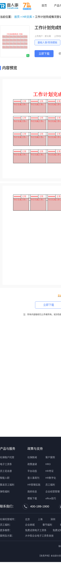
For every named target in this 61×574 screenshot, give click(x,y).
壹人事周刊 (33, 477)
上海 (40, 519)
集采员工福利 (7, 484)
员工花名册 (6, 471)
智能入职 (4, 477)
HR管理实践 (33, 484)
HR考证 (49, 471)
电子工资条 (6, 464)
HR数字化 (50, 477)
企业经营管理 (52, 491)
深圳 (52, 519)
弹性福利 (4, 491)
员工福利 (50, 484)
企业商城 (30, 524)
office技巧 (50, 498)
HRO (48, 464)
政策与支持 (35, 448)
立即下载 (44, 53)
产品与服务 (7, 448)
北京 (27, 519)
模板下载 (32, 498)
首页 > (18, 16)
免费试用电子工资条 (35, 530)
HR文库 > (28, 16)
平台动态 (32, 471)
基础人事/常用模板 (47, 42)
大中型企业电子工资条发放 (39, 535)
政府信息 (32, 491)
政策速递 (32, 464)
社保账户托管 (7, 457)
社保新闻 (32, 457)
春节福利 (47, 524)
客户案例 (50, 457)
